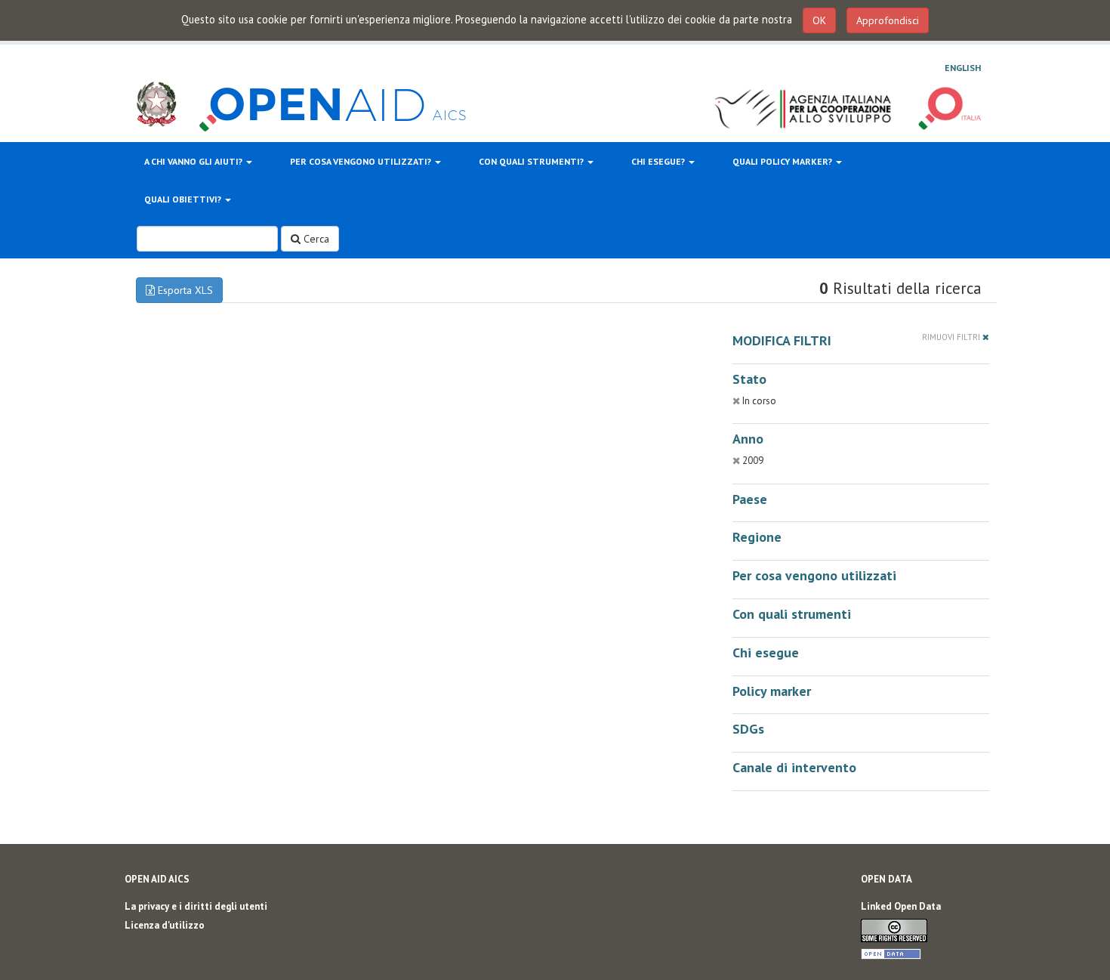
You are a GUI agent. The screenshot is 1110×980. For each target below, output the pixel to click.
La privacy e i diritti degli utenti (196, 906)
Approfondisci (887, 20)
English (963, 67)
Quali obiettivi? (184, 199)
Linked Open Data (901, 906)
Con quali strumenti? (532, 161)
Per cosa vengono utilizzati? (361, 161)
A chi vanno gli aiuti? (194, 161)
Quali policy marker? (783, 161)
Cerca (315, 239)
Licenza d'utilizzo (165, 925)
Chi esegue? (659, 161)
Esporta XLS (184, 290)
